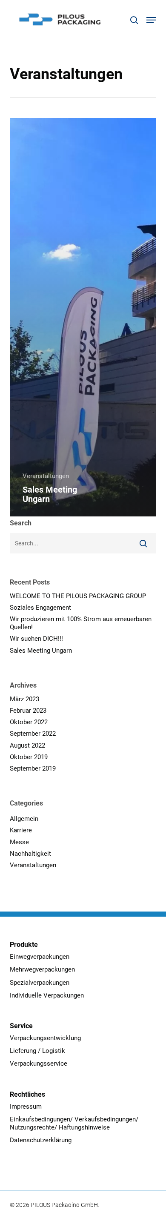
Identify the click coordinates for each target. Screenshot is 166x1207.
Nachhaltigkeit (30, 853)
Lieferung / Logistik (37, 1051)
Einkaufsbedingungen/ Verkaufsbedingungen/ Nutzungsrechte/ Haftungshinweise (74, 1123)
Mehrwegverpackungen (42, 969)
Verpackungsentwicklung (45, 1038)
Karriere (21, 830)
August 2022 (27, 745)
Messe (19, 842)
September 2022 (33, 733)
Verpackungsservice (38, 1063)
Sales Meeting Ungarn (41, 650)
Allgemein (24, 819)
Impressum (26, 1106)
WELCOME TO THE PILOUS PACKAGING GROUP (78, 596)
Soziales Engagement (40, 607)
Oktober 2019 (29, 757)
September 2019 (33, 768)
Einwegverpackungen (39, 956)
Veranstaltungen (46, 476)
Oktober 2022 (29, 722)
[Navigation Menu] (151, 20)
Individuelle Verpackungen (47, 995)
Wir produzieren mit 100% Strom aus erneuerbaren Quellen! (81, 623)
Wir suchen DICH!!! (36, 638)
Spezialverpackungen (39, 982)
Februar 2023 (28, 710)
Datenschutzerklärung (41, 1140)
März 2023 (24, 699)
